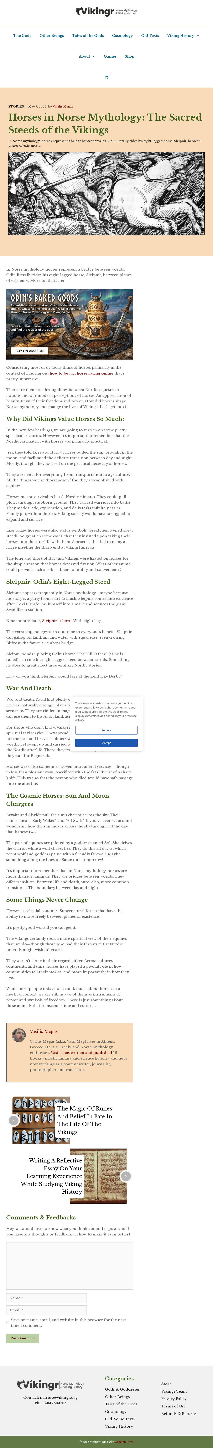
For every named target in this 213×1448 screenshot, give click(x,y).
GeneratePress (124, 1441)
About (84, 56)
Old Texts (150, 35)
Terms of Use (173, 1406)
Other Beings (52, 35)
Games (110, 56)
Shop (129, 56)
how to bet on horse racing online (81, 373)
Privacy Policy (174, 1399)
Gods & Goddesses (122, 1389)
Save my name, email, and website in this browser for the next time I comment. (68, 1323)
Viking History (180, 35)
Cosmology (122, 35)
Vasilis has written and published (81, 1053)
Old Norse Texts (120, 1419)
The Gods (22, 35)
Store (166, 1384)
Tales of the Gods (88, 35)
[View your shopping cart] (106, 77)
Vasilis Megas (63, 106)
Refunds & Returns (179, 1414)
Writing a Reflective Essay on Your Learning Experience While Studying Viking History (51, 1176)
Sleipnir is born (57, 621)
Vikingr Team (174, 1391)
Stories (16, 106)
